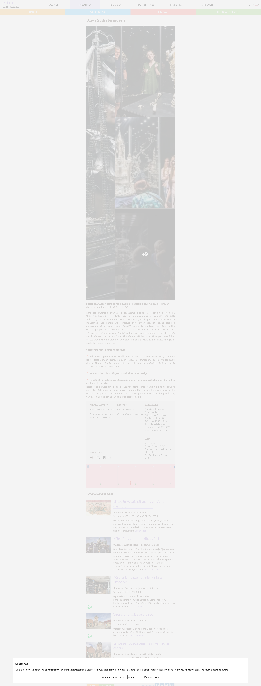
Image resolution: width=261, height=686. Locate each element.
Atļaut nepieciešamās (113, 677)
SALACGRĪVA (98, 12)
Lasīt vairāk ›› (141, 530)
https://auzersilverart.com (131, 414)
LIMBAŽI (163, 12)
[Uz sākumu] (13, 4)
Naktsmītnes (146, 4)
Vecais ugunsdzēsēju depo (133, 614)
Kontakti (206, 4)
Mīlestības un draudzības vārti (136, 538)
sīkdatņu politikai (220, 669)
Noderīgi (176, 4)
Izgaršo (115, 4)
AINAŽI (32, 12)
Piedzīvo (85, 4)
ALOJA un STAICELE (228, 12)
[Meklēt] (248, 4)
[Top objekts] (89, 607)
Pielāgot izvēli (151, 677)
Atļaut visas (134, 677)
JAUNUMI (54, 4)
